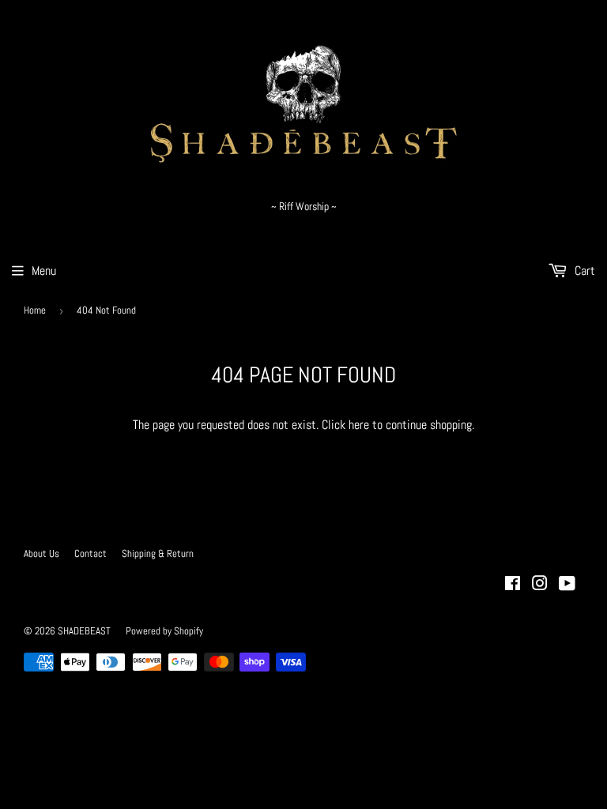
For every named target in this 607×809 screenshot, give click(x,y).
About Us (41, 553)
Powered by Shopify (164, 631)
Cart (583, 270)
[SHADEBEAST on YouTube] (567, 585)
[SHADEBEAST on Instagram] (540, 585)
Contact (90, 553)
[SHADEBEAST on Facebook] (512, 585)
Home (35, 310)
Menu (44, 270)
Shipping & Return (158, 553)
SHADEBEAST (84, 631)
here (359, 424)
